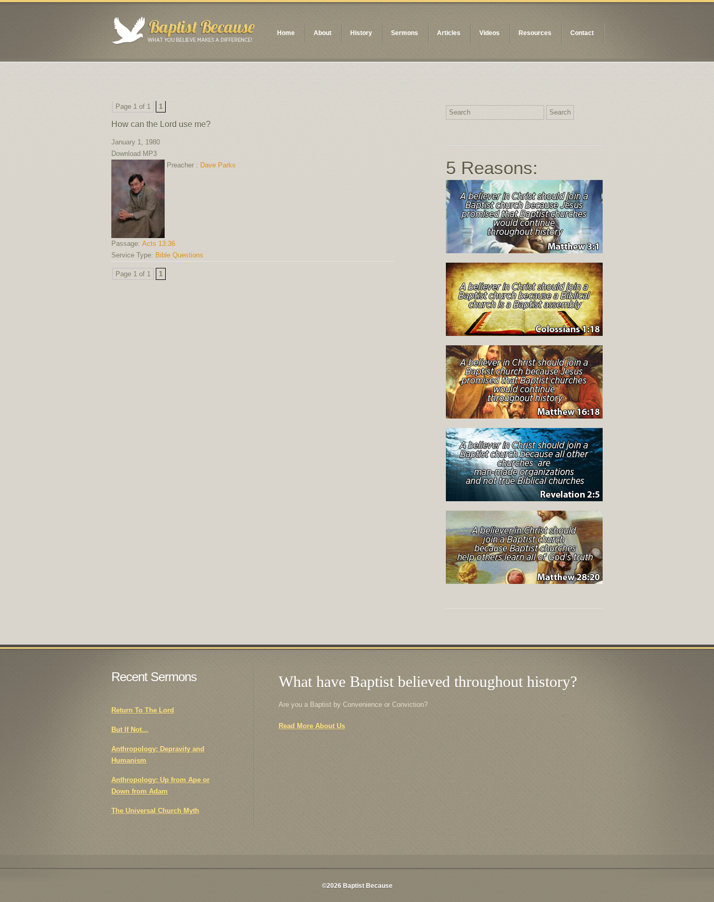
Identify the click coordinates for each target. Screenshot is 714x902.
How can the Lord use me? (161, 124)
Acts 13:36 (158, 243)
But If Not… (129, 730)
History (361, 33)
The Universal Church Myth (155, 811)
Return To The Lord (142, 710)
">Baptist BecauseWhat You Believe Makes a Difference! (183, 31)
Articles (448, 33)
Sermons (404, 33)
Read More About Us (312, 726)
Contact (582, 33)
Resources (535, 33)
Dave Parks (218, 165)
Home (286, 33)
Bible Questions (179, 255)
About (322, 33)
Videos (489, 33)
